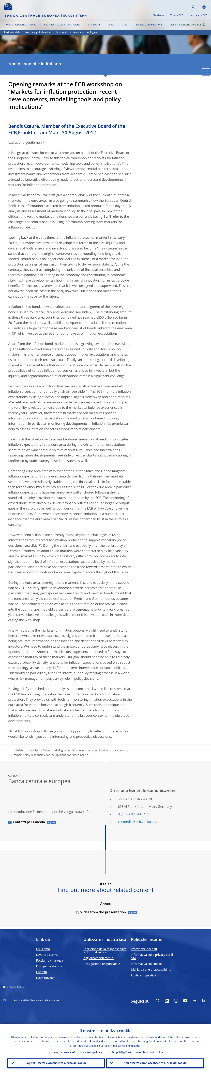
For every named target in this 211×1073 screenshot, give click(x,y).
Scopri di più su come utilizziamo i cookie (137, 1052)
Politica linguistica (143, 975)
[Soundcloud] (194, 1001)
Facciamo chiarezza (49, 960)
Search (193, 7)
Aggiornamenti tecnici (98, 958)
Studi (125, 25)
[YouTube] (185, 1001)
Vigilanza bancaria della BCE (185, 25)
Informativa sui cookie (146, 964)
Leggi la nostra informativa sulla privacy (78, 1052)
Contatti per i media (29, 822)
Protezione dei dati (144, 949)
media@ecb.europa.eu (140, 822)
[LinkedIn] (167, 1001)
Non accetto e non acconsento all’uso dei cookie (154, 1063)
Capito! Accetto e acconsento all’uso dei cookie (56, 1063)
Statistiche (94, 25)
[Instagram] (176, 1001)
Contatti (41, 972)
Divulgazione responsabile (101, 964)
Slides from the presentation (103, 912)
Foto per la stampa (49, 966)
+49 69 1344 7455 (136, 814)
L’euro (111, 25)
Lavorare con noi (47, 954)
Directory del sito (15, 987)
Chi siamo (158, 15)
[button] (198, 7)
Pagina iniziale (12, 32)
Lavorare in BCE (198, 15)
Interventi (62, 32)
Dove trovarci (45, 978)
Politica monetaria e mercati (20, 25)
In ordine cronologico (85, 32)
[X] (158, 1001)
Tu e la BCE (176, 15)
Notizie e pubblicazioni (149, 25)
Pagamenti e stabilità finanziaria (62, 25)
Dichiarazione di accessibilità (151, 969)
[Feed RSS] (204, 1001)
